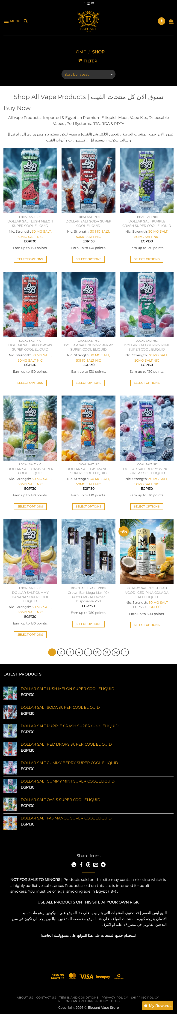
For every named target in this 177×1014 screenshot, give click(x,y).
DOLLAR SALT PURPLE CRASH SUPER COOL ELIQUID (146, 223)
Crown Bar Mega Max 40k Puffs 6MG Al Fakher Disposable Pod (88, 597)
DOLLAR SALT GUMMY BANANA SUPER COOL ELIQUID (30, 597)
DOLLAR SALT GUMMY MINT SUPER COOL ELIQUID (147, 347)
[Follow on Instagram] (88, 3)
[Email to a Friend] (95, 865)
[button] (12, 21)
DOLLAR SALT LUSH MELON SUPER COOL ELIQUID (30, 223)
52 (116, 652)
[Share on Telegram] (103, 865)
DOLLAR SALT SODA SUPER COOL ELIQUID (88, 223)
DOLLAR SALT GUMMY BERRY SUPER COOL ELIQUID (88, 347)
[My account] (161, 21)
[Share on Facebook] (81, 865)
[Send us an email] (92, 3)
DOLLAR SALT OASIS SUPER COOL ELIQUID (30, 471)
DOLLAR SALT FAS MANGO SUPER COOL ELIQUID (88, 471)
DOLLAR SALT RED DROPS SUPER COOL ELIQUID (30, 347)
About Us (25, 997)
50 (97, 652)
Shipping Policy (145, 997)
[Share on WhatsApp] (73, 865)
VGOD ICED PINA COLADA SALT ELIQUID (146, 595)
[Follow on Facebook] (84, 3)
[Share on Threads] (88, 865)
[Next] (125, 652)
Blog (115, 1001)
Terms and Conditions (78, 997)
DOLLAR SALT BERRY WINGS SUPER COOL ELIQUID (147, 471)
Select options (30, 259)
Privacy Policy (115, 997)
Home (79, 51)
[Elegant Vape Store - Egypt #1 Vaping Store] (88, 21)
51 (106, 652)
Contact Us (46, 997)
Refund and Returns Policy (83, 1001)
